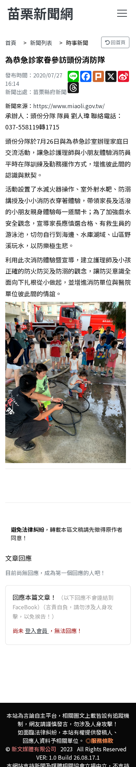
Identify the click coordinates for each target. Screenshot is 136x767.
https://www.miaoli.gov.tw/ (69, 106)
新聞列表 (41, 42)
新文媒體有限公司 (34, 749)
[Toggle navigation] (122, 13)
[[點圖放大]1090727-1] (68, 382)
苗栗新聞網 (40, 13)
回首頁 (118, 42)
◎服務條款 (99, 740)
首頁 (10, 42)
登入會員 (37, 630)
